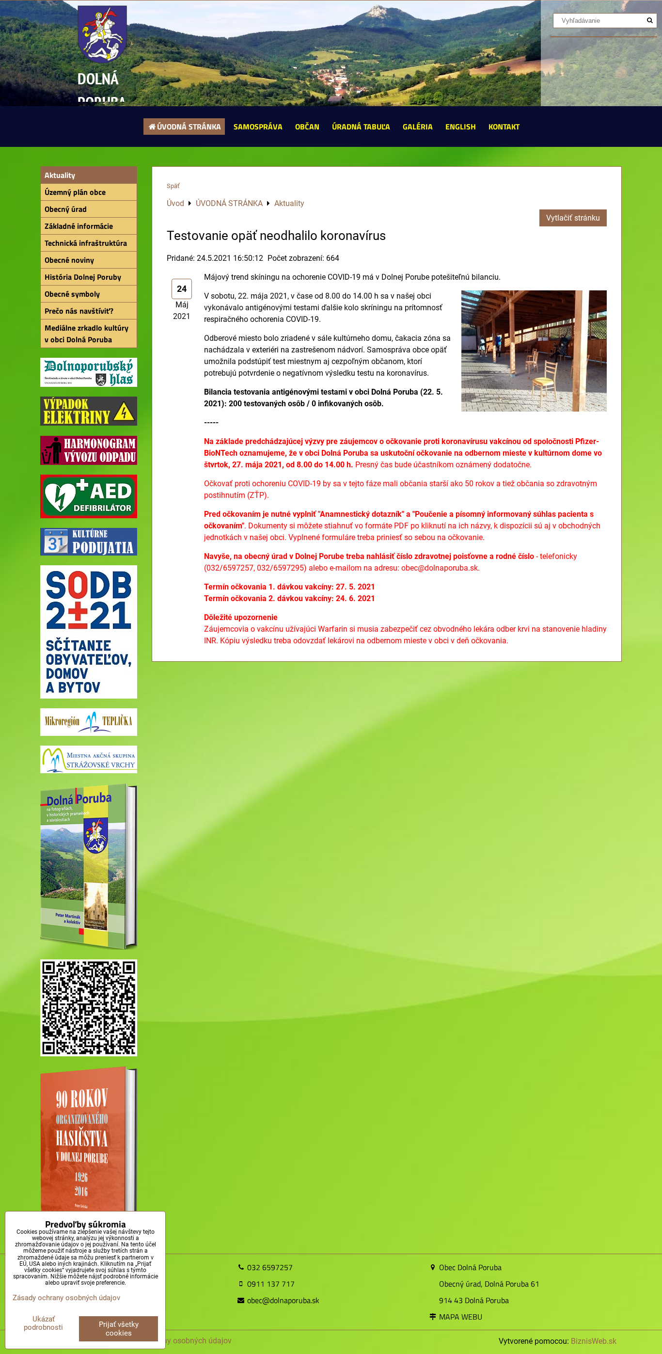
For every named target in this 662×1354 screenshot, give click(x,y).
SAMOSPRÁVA (258, 126)
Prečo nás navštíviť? (79, 311)
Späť (173, 186)
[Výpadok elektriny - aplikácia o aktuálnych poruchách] (88, 423)
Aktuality (60, 175)
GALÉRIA (418, 126)
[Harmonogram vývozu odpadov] (88, 462)
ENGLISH (460, 126)
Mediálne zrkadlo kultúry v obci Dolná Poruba (86, 333)
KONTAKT (504, 126)
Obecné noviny (69, 260)
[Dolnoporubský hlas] (88, 384)
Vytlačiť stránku (573, 218)
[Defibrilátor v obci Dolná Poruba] (88, 515)
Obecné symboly (72, 294)
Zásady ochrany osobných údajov (174, 1340)
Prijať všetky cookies (119, 1329)
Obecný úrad (66, 209)
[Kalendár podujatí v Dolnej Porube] (88, 553)
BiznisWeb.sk (593, 1341)
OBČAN (307, 126)
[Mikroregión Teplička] (88, 733)
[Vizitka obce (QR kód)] (88, 1053)
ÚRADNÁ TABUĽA (361, 126)
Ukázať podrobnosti (43, 1323)
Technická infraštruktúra (86, 243)
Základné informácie (79, 226)
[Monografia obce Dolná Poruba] (88, 947)
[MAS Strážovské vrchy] (88, 770)
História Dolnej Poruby (83, 277)
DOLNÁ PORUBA (102, 90)
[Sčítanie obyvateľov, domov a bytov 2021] (88, 696)
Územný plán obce (75, 192)
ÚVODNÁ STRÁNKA (189, 126)
